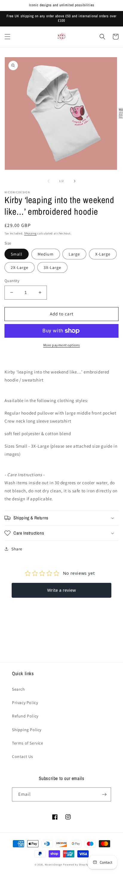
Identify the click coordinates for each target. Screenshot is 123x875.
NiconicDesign (53, 864)
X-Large (102, 254)
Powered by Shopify (75, 864)
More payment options (61, 345)
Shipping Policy (26, 729)
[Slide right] (74, 181)
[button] (7, 36)
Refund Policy (25, 716)
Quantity (11, 280)
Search (18, 689)
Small (16, 254)
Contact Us (22, 756)
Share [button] (16, 549)
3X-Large (52, 267)
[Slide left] (48, 181)
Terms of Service (27, 743)
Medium (46, 254)
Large (74, 254)
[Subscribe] (104, 794)
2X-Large (19, 267)
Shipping (30, 233)
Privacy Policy (25, 702)
